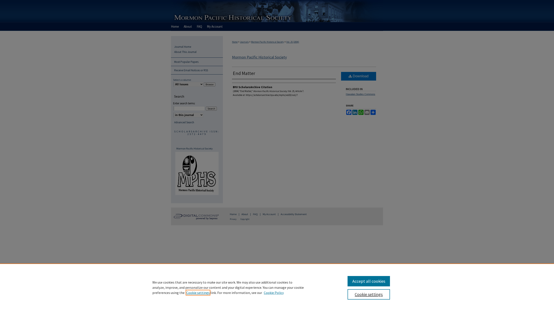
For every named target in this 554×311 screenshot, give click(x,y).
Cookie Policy (274, 292)
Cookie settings (198, 292)
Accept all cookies (368, 281)
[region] (277, 287)
